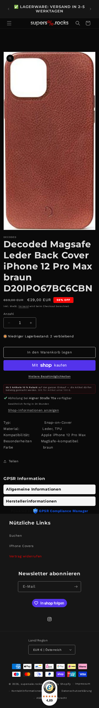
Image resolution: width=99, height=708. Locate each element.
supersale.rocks (31, 684)
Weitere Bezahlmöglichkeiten (49, 376)
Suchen (15, 535)
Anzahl (8, 314)
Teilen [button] (14, 461)
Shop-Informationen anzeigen (33, 410)
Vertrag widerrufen (25, 556)
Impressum (82, 683)
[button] (9, 23)
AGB (39, 698)
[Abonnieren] (76, 586)
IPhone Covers (21, 546)
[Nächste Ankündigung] (90, 9)
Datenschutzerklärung (76, 690)
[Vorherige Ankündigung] (8, 9)
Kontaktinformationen (27, 690)
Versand (23, 306)
